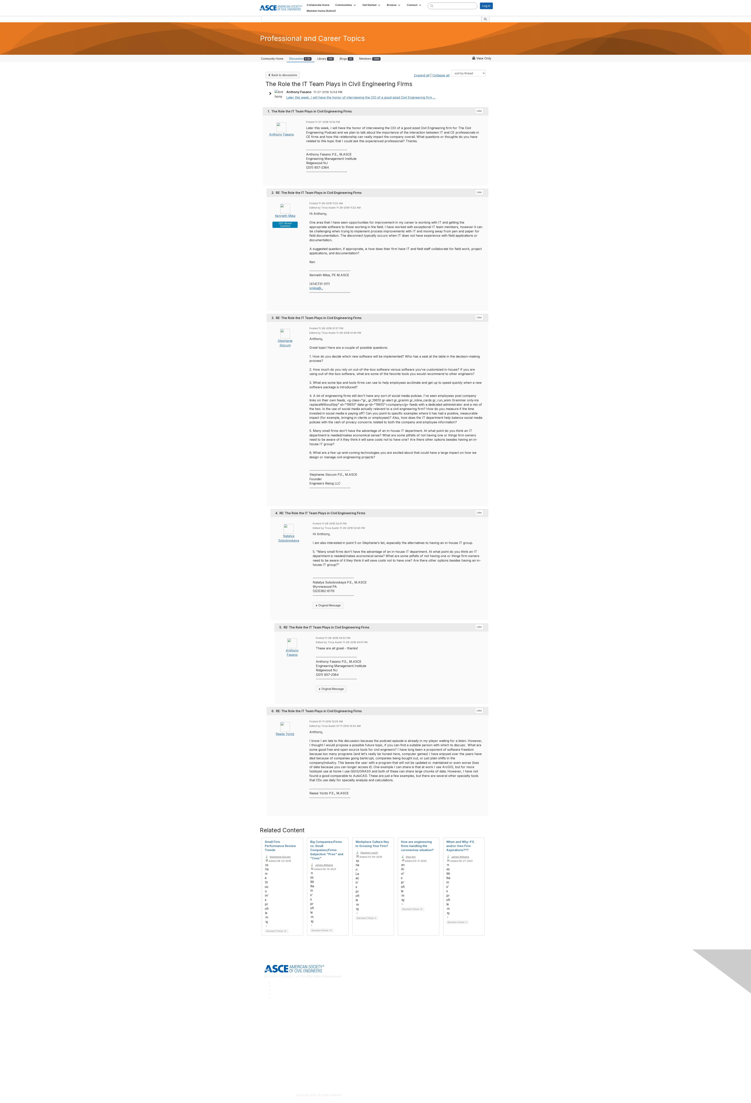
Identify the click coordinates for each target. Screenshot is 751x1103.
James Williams (324, 865)
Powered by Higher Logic (432, 1095)
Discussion (299, 58)
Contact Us (271, 1054)
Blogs (346, 58)
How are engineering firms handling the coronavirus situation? (417, 846)
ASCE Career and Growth (280, 1020)
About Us (270, 1070)
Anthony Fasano (281, 134)
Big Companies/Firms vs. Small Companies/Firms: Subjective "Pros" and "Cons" (326, 850)
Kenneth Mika (285, 216)
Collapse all (440, 75)
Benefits (269, 1048)
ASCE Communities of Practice (283, 1025)
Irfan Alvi (411, 856)
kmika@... (316, 288)
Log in (486, 5)
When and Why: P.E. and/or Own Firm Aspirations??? (460, 846)
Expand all (421, 75)
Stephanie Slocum (280, 856)
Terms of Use (273, 1076)
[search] (432, 6)
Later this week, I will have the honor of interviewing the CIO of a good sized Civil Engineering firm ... (360, 97)
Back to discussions (284, 75)
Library (324, 58)
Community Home (272, 58)
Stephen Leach (369, 852)
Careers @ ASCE (275, 1014)
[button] (345, 5)
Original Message (329, 605)
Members (369, 58)
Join (267, 1042)
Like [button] (479, 110)
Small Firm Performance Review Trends (280, 846)
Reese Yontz (285, 734)
